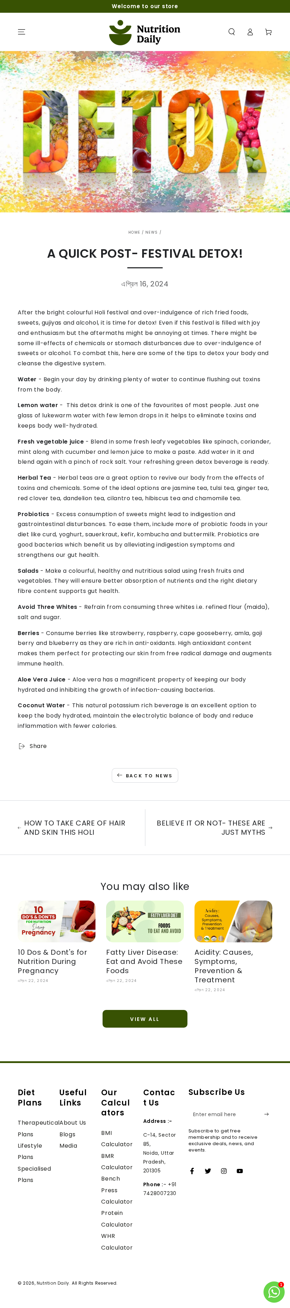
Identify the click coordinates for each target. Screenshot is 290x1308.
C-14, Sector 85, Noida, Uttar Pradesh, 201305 (159, 1152)
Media (68, 1146)
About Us (72, 1123)
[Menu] (21, 32)
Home (134, 232)
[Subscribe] (268, 1114)
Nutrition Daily (53, 1283)
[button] (231, 32)
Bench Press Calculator (117, 1190)
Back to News (149, 775)
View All (145, 1019)
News (151, 232)
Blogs (67, 1134)
